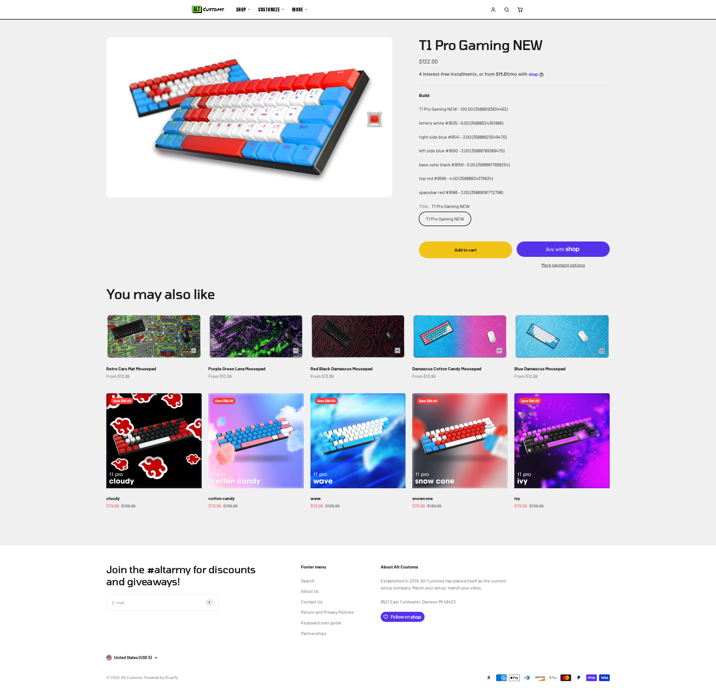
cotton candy (221, 498)
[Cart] (520, 9)
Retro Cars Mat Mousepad (131, 368)
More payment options (563, 264)
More (297, 9)
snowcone (422, 498)
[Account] (493, 9)
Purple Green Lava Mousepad (236, 368)
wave (315, 498)
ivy (517, 498)
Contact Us (311, 601)
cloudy (113, 498)
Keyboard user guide (321, 622)
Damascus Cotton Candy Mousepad (446, 368)
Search (308, 580)
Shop (241, 9)
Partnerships (313, 633)
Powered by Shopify (161, 677)
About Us (310, 591)
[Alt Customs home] (208, 9)
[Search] (506, 9)
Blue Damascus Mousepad (540, 368)
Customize (269, 9)
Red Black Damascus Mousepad (341, 368)
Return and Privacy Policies (327, 612)
